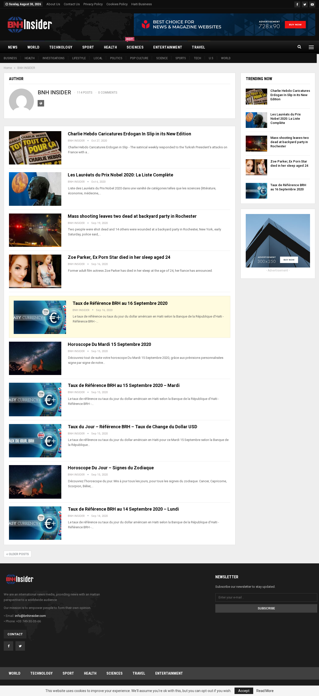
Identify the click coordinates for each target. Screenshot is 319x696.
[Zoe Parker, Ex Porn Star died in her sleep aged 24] (35, 271)
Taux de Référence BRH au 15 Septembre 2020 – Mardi (124, 385)
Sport (88, 47)
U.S (211, 58)
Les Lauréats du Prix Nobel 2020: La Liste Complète (120, 174)
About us (53, 4)
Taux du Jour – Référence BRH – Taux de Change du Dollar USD (132, 426)
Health (30, 58)
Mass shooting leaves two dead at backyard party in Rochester (132, 216)
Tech (197, 58)
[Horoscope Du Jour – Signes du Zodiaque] (35, 481)
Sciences (135, 45)
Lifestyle (79, 58)
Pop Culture (139, 58)
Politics (116, 58)
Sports (180, 58)
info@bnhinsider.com (30, 616)
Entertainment (167, 47)
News (13, 47)
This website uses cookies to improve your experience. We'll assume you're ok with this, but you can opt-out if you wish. (138, 691)
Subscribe (266, 608)
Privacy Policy (93, 4)
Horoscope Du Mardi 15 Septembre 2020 (109, 344)
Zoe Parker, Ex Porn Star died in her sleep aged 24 (119, 257)
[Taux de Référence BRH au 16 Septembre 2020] (40, 317)
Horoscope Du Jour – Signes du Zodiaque (111, 467)
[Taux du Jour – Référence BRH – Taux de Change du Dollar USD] (35, 440)
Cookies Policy (117, 4)
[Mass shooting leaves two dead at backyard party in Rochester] (35, 230)
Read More (265, 691)
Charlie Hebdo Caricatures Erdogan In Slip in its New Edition (129, 133)
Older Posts (18, 554)
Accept (243, 691)
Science (162, 58)
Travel (198, 47)
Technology (61, 47)
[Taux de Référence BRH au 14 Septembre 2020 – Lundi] (35, 523)
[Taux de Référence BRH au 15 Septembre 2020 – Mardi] (35, 399)
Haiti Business (141, 4)
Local (98, 58)
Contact (15, 634)
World (226, 58)
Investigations (54, 58)
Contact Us (72, 4)
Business (10, 58)
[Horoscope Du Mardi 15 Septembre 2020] (35, 358)
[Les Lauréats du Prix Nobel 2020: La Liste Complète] (35, 189)
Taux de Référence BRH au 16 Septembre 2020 (120, 303)
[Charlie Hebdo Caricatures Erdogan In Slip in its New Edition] (35, 147)
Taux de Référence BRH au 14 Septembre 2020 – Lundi (123, 509)
